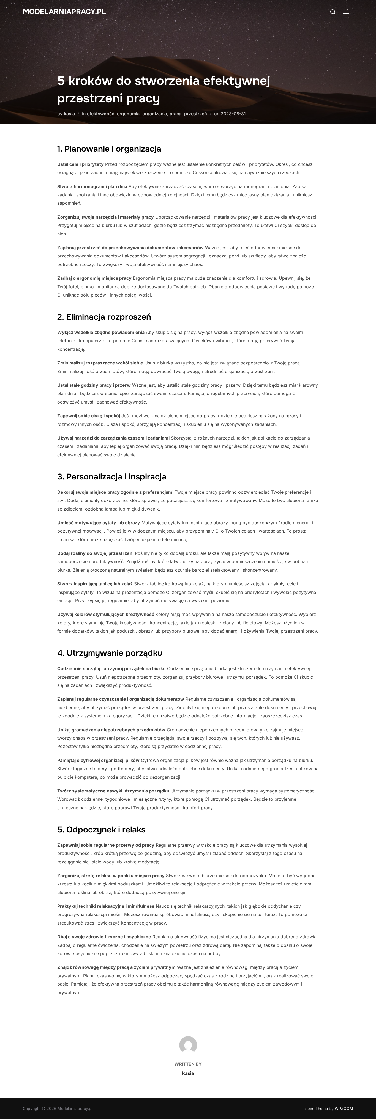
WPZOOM (344, 1108)
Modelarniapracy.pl (64, 11)
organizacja (154, 113)
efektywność (100, 113)
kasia (69, 113)
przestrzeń (195, 113)
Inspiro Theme (315, 1108)
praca (175, 113)
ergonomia (128, 113)
